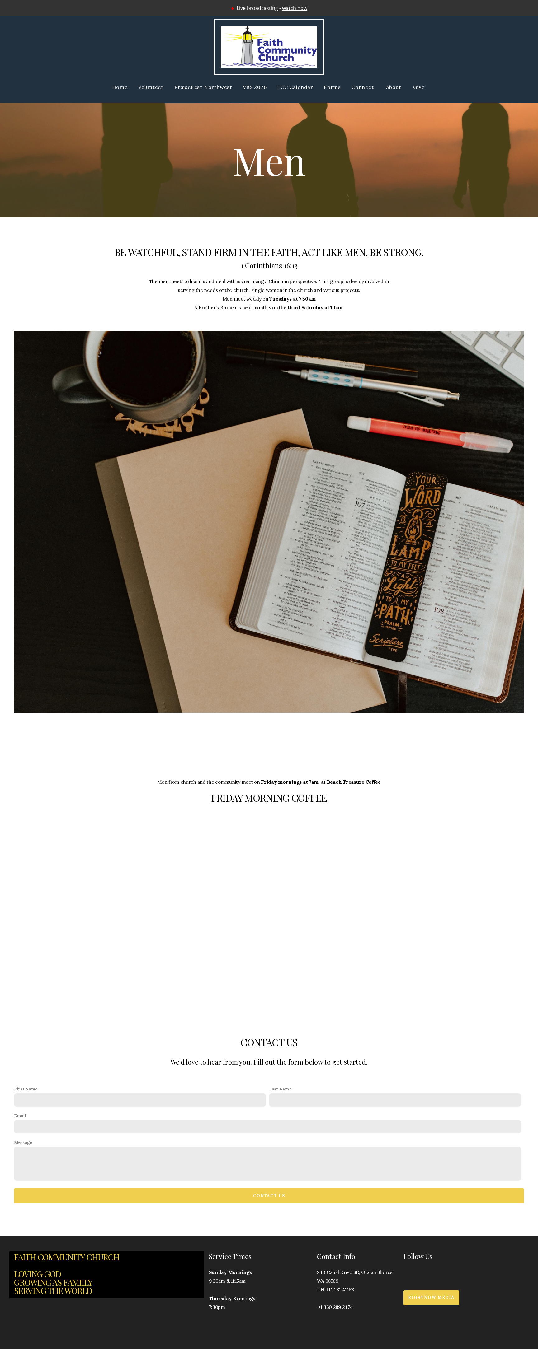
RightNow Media (431, 1297)
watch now (294, 8)
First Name (26, 1089)
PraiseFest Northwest (203, 87)
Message (23, 1142)
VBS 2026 (255, 87)
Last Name (280, 1089)
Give (419, 87)
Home (120, 87)
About (394, 87)
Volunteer (151, 87)
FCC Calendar (295, 87)
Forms (332, 87)
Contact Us (269, 1195)
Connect (363, 87)
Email (20, 1115)
